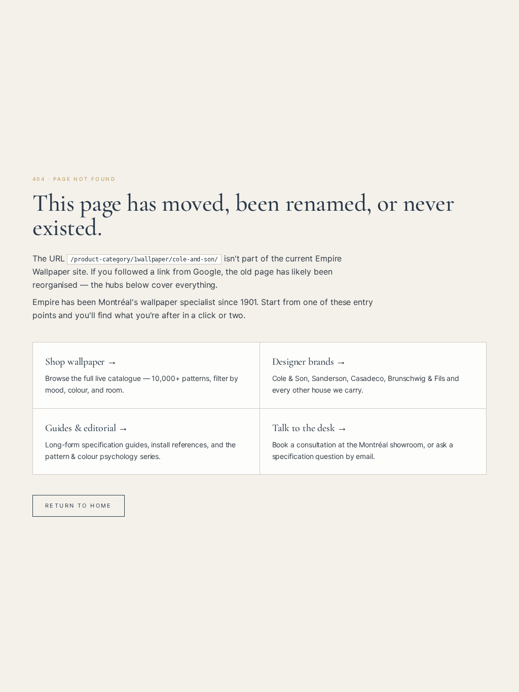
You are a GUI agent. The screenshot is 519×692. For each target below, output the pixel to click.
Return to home (78, 505)
